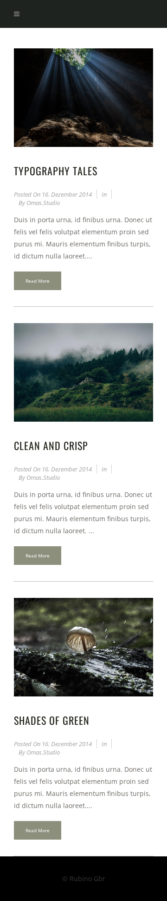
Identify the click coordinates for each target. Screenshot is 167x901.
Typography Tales (55, 170)
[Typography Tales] (83, 97)
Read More (38, 281)
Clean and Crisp (51, 445)
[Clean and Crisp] (83, 372)
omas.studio (43, 203)
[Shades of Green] (83, 647)
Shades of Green (52, 720)
